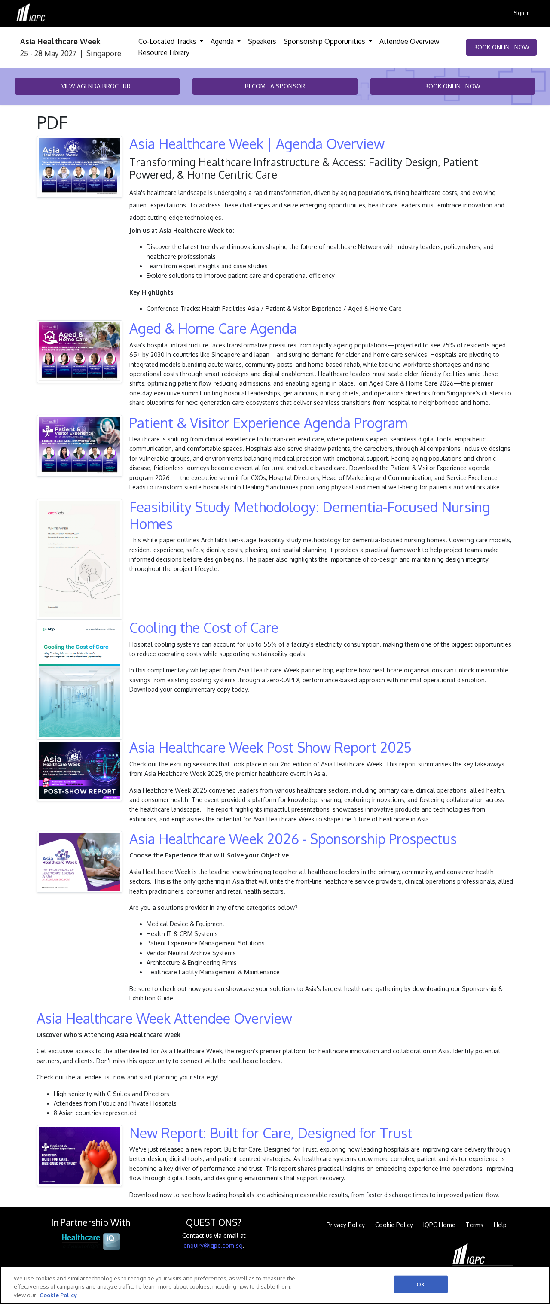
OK (420, 1283)
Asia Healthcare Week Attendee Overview (164, 1018)
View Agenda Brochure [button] (97, 86)
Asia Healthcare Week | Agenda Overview (257, 143)
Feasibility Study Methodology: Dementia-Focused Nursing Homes (309, 515)
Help (500, 1224)
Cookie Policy (394, 1224)
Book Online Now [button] (501, 47)
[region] (275, 1285)
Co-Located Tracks (168, 41)
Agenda (223, 41)
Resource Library (163, 52)
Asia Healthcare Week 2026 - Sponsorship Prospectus (293, 839)
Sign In (521, 12)
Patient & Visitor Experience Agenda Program (268, 423)
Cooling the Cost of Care (203, 627)
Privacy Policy (346, 1224)
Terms (474, 1224)
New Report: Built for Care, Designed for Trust (270, 1133)
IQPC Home (439, 1224)
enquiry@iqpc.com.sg (213, 1245)
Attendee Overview (409, 41)
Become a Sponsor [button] (275, 86)
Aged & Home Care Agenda (213, 328)
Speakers (262, 41)
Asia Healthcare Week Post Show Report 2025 (270, 747)
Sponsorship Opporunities (325, 41)
